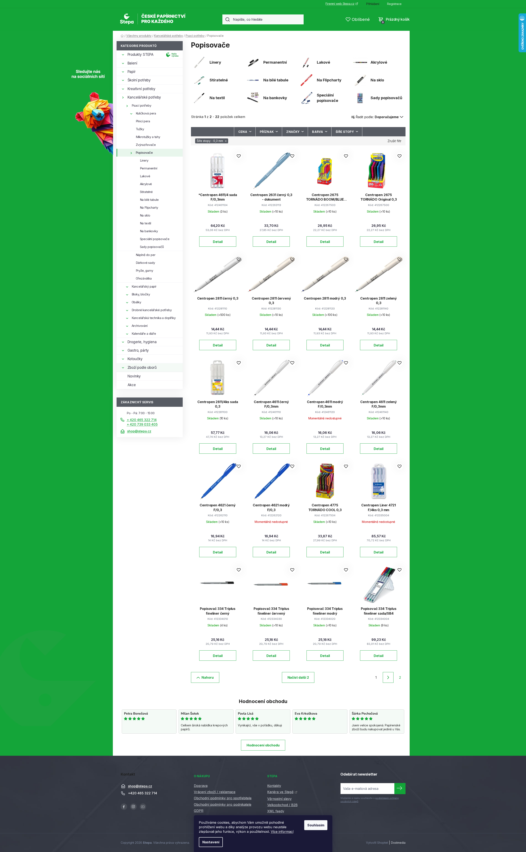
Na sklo (145, 215)
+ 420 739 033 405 (142, 424)
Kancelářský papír (144, 286)
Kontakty (274, 786)
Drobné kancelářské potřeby (152, 310)
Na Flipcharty (149, 207)
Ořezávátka (144, 278)
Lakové (145, 176)
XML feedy (275, 811)
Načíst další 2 (298, 677)
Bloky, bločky (141, 294)
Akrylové (146, 184)
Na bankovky (149, 231)
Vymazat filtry (394, 143)
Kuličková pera (146, 113)
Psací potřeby (141, 105)
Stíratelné (146, 192)
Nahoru (208, 677)
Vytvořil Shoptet (377, 842)
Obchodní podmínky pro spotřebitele (223, 798)
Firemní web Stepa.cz (340, 3)
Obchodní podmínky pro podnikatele (222, 804)
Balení (132, 63)
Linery (144, 160)
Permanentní (148, 168)
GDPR (198, 811)
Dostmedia (398, 842)
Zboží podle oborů (142, 367)
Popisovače (144, 153)
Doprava (201, 786)
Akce (132, 385)
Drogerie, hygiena (142, 342)
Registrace (394, 4)
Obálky (136, 302)
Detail (218, 242)
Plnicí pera (143, 121)
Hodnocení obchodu (263, 745)
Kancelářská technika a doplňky (154, 318)
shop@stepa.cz (139, 431)
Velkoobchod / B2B (282, 805)
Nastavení (210, 842)
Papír (132, 72)
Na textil (145, 223)
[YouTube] (143, 806)
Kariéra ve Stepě (280, 792)
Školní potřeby (139, 80)
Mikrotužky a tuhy (148, 137)
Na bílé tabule (149, 200)
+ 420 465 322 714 (142, 420)
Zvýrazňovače (146, 145)
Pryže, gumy (144, 270)
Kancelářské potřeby (144, 97)
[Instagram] (133, 806)
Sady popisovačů (152, 247)
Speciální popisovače (154, 239)
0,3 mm (210, 141)
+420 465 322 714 (142, 793)
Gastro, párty (138, 350)
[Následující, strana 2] (388, 677)
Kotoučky (135, 359)
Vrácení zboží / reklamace (214, 792)
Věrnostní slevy (279, 799)
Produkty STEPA (141, 54)
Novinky (134, 376)
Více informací (282, 831)
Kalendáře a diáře (144, 334)
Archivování (140, 326)
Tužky (140, 129)
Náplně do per (145, 255)
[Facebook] (124, 806)
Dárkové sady (145, 263)
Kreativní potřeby (141, 89)
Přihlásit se (400, 788)
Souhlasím (315, 825)
